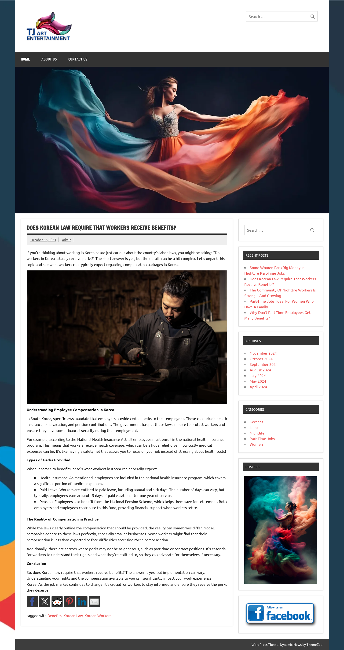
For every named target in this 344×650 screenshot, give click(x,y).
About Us (49, 59)
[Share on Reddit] (57, 601)
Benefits (55, 615)
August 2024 (260, 369)
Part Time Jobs (262, 438)
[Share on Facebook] (32, 601)
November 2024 (263, 353)
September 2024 (264, 364)
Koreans (256, 421)
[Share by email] (94, 601)
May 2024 (258, 381)
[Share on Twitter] (44, 601)
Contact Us (78, 59)
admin (66, 239)
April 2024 (258, 386)
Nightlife (257, 433)
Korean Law (73, 615)
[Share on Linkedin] (82, 601)
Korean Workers (97, 615)
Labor (254, 427)
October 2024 (261, 358)
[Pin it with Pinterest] (69, 601)
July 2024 (258, 375)
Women (256, 444)
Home (25, 59)
